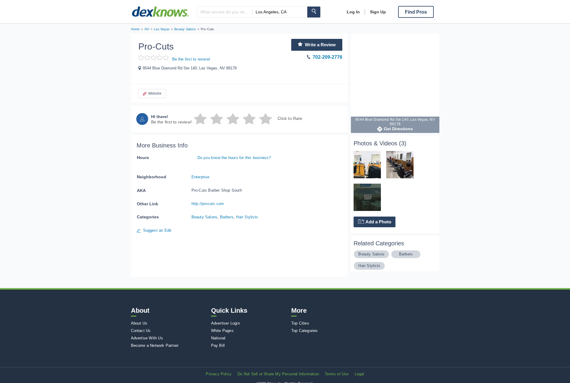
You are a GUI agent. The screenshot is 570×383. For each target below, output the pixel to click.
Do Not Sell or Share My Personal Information (278, 374)
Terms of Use (337, 374)
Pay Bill (218, 345)
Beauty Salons (204, 217)
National (218, 338)
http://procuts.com (207, 203)
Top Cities (300, 323)
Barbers (227, 217)
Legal (359, 374)
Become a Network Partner (155, 345)
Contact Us (141, 330)
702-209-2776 (327, 57)
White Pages (222, 330)
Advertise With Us (147, 338)
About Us (139, 323)
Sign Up (378, 11)
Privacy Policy (219, 374)
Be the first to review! (191, 59)
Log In (353, 11)
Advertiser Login (225, 323)
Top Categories (304, 330)
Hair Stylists (247, 217)
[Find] (313, 12)
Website (155, 93)
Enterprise (200, 177)
